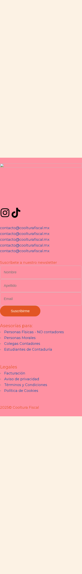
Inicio (5, 198)
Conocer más (23, 202)
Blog (61, 198)
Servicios (44, 198)
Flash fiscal (75, 202)
